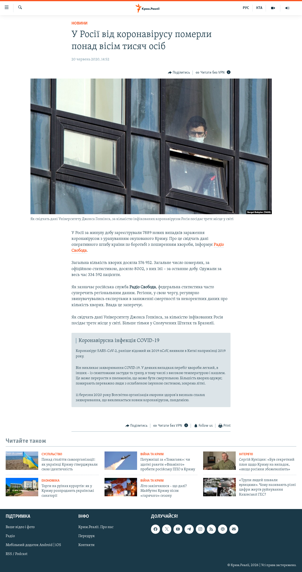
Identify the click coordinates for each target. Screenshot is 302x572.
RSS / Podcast (16, 554)
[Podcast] (222, 529)
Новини (79, 23)
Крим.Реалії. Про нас (95, 527)
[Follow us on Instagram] (200, 529)
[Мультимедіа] (273, 8)
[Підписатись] (233, 529)
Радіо (10, 536)
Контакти (86, 545)
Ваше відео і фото (20, 527)
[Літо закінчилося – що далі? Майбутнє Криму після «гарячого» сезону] (121, 487)
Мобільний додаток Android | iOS (33, 545)
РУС (246, 8)
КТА (259, 8)
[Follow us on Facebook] (155, 529)
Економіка (50, 481)
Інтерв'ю (246, 454)
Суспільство (52, 454)
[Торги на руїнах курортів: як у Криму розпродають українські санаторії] (22, 487)
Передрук (86, 536)
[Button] (179, 73)
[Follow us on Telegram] (189, 529)
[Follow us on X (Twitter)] (166, 529)
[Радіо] (287, 8)
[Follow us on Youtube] (177, 529)
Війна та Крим (152, 454)
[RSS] (211, 529)
